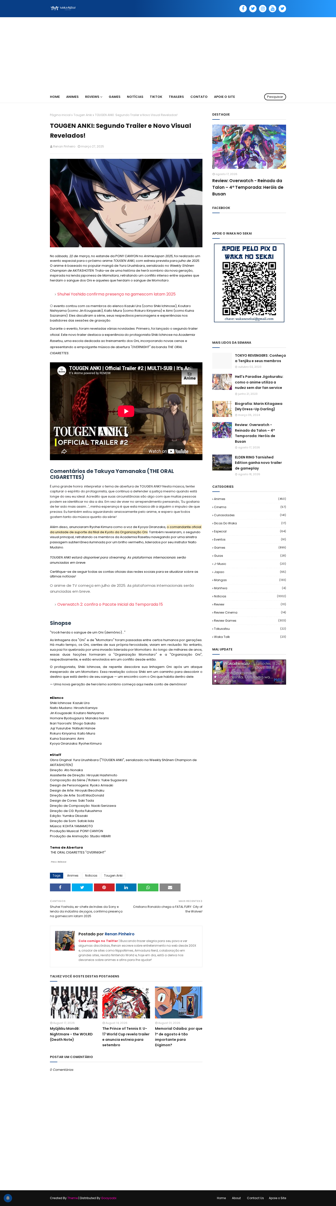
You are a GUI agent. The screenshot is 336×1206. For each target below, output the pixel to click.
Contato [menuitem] (199, 96)
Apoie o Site (277, 1198)
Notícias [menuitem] (135, 96)
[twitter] (253, 8)
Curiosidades (250, 515)
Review (250, 604)
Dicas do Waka (250, 523)
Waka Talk (250, 637)
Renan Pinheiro (64, 146)
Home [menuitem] (55, 96)
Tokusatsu (250, 629)
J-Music (250, 564)
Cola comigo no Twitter (98, 941)
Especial (250, 531)
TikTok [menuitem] (156, 96)
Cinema (250, 507)
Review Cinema (250, 612)
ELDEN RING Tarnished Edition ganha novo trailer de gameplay (258, 463)
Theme (72, 1198)
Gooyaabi (108, 1198)
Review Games (250, 620)
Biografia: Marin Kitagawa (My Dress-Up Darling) (258, 406)
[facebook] (243, 8)
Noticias (91, 875)
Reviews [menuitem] (92, 96)
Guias (250, 556)
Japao (250, 572)
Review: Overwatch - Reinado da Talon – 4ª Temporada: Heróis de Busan (247, 187)
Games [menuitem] (115, 96)
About (236, 1198)
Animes (72, 875)
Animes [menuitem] (72, 96)
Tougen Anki (83, 115)
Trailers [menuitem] (176, 96)
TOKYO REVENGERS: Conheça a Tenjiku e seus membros (260, 358)
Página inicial (60, 115)
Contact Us (255, 1198)
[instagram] (262, 8)
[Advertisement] (168, 54)
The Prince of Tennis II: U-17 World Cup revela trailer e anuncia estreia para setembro (126, 1036)
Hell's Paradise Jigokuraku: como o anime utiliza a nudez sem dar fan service (259, 382)
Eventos (250, 539)
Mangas (250, 580)
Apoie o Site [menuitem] (224, 96)
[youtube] (272, 8)
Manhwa (250, 588)
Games (250, 547)
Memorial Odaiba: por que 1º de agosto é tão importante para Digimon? (178, 1036)
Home (221, 1198)
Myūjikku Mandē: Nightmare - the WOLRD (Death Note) (71, 1034)
